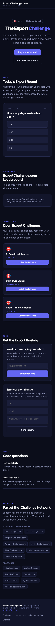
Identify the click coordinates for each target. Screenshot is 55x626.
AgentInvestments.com (15, 587)
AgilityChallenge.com (40, 544)
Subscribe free (27, 373)
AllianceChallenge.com (38, 550)
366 (11, 132)
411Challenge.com (13, 531)
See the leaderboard (27, 60)
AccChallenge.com (34, 531)
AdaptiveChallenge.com (15, 538)
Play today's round (27, 52)
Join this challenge (27, 262)
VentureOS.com (31, 568)
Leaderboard (20, 615)
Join (30, 615)
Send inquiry (27, 429)
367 (11, 148)
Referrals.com (11, 580)
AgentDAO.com (11, 574)
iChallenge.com (11, 568)
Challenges (8, 615)
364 (11, 140)
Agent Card (39, 615)
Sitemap (6, 620)
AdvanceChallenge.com (15, 544)
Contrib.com (29, 574)
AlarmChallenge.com (14, 550)
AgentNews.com (30, 580)
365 (11, 124)
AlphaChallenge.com (14, 556)
